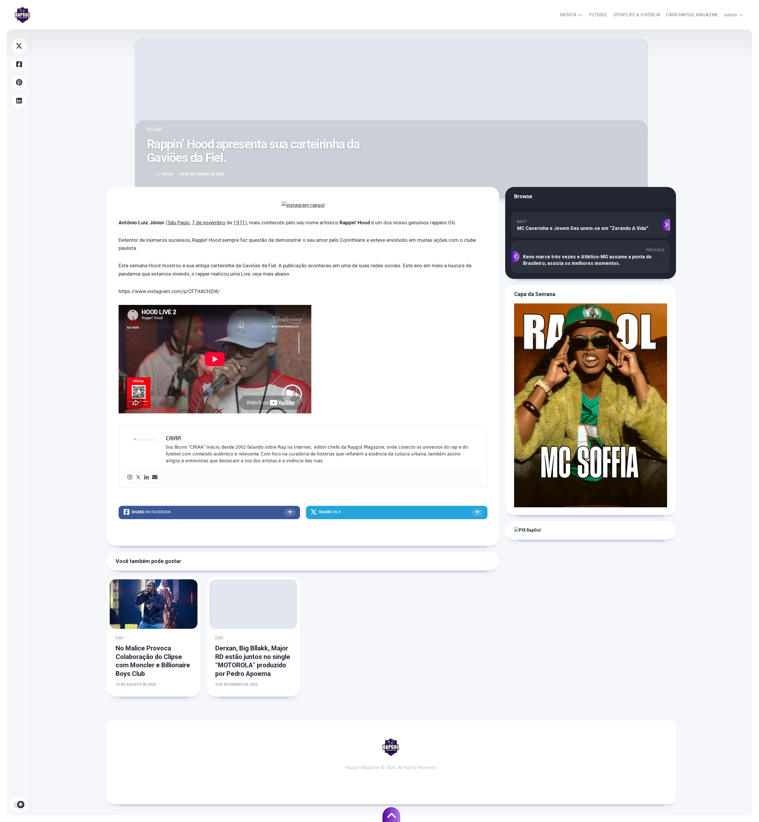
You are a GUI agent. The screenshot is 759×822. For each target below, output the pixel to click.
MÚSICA (568, 14)
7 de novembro (208, 223)
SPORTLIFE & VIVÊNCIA (636, 14)
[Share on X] (19, 46)
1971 (239, 223)
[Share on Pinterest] (19, 82)
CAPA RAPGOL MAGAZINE (692, 14)
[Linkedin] (146, 477)
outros (730, 14)
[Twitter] (138, 477)
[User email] (154, 477)
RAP (158, 129)
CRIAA (164, 174)
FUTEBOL (598, 14)
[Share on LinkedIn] (19, 101)
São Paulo (179, 223)
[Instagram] (130, 477)
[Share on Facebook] (19, 64)
